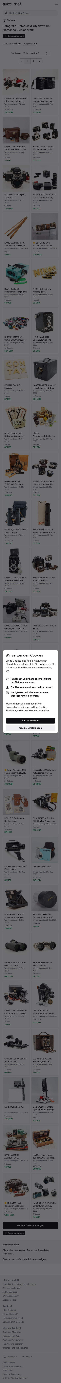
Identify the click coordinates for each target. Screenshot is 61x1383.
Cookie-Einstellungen (30, 727)
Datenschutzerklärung (17, 707)
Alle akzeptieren (30, 720)
